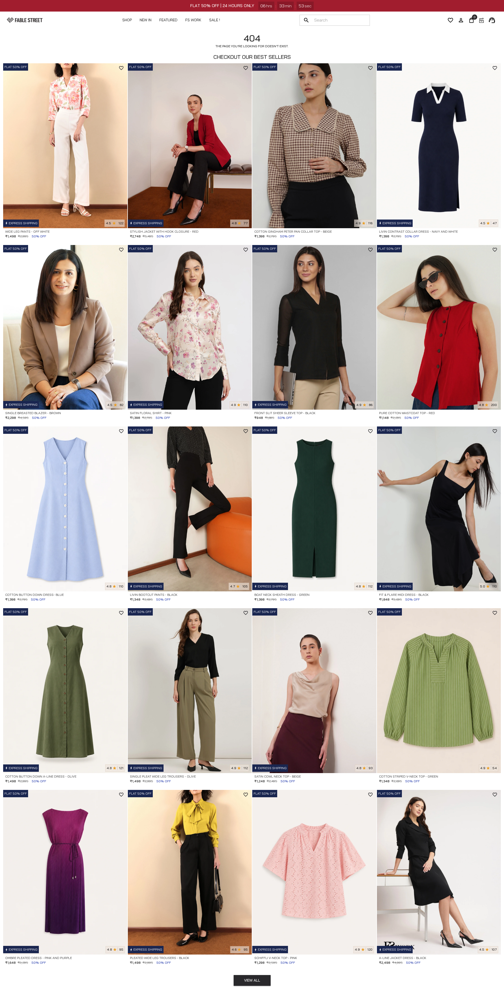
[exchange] (481, 20)
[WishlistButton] (121, 68)
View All (252, 980)
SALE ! (214, 20)
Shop (127, 20)
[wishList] (450, 20)
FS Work (193, 20)
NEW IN (145, 20)
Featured (168, 20)
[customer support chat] (492, 20)
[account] (461, 20)
